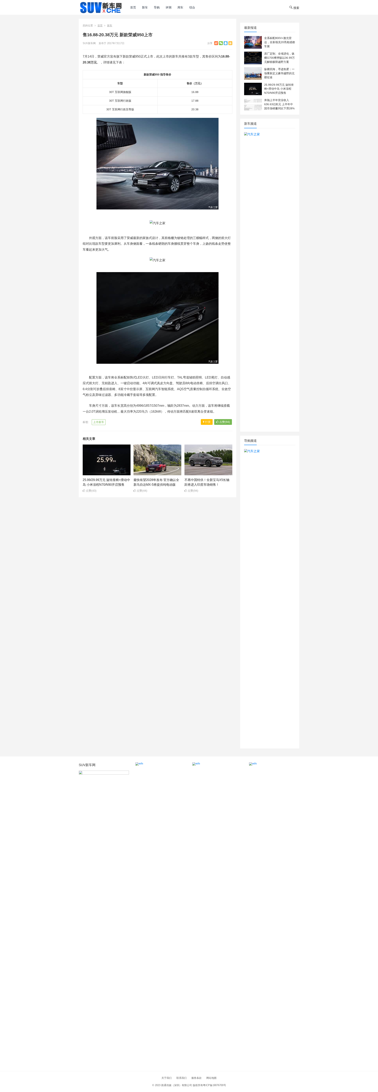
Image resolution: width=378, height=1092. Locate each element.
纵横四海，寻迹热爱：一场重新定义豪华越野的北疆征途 (279, 73)
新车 (145, 7)
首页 (133, 7)
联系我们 (181, 1077)
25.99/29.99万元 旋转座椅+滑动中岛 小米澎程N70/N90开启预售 (279, 89)
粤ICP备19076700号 (214, 1085)
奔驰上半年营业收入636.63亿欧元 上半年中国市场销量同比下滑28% (279, 104)
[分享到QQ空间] (230, 43)
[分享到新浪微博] (216, 43)
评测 (168, 7)
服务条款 (196, 1077)
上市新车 (98, 422)
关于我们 (166, 1077)
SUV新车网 (89, 43)
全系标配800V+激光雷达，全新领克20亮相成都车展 (279, 42)
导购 (157, 7)
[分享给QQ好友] (226, 43)
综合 (192, 7)
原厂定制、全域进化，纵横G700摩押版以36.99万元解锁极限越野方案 (279, 57)
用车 (180, 7)
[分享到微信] (221, 43)
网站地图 (211, 1077)
